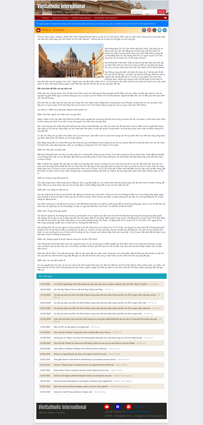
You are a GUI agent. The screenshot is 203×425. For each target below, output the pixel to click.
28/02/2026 (45, 289)
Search (162, 11)
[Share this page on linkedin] (164, 30)
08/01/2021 (45, 381)
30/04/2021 (45, 348)
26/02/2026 (45, 302)
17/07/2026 (45, 284)
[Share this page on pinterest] (149, 30)
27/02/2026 (45, 295)
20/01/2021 (45, 370)
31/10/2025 (45, 332)
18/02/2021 (45, 359)
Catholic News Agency (81, 17)
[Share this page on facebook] (144, 30)
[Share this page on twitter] (159, 30)
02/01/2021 (45, 392)
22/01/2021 (45, 364)
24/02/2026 (45, 313)
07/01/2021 (45, 386)
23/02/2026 (45, 319)
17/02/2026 (45, 327)
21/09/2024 (45, 337)
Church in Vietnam (60, 17)
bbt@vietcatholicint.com (137, 411)
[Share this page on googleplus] (154, 30)
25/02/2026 (45, 308)
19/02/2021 (45, 354)
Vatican (45, 17)
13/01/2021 (45, 375)
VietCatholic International (105, 17)
